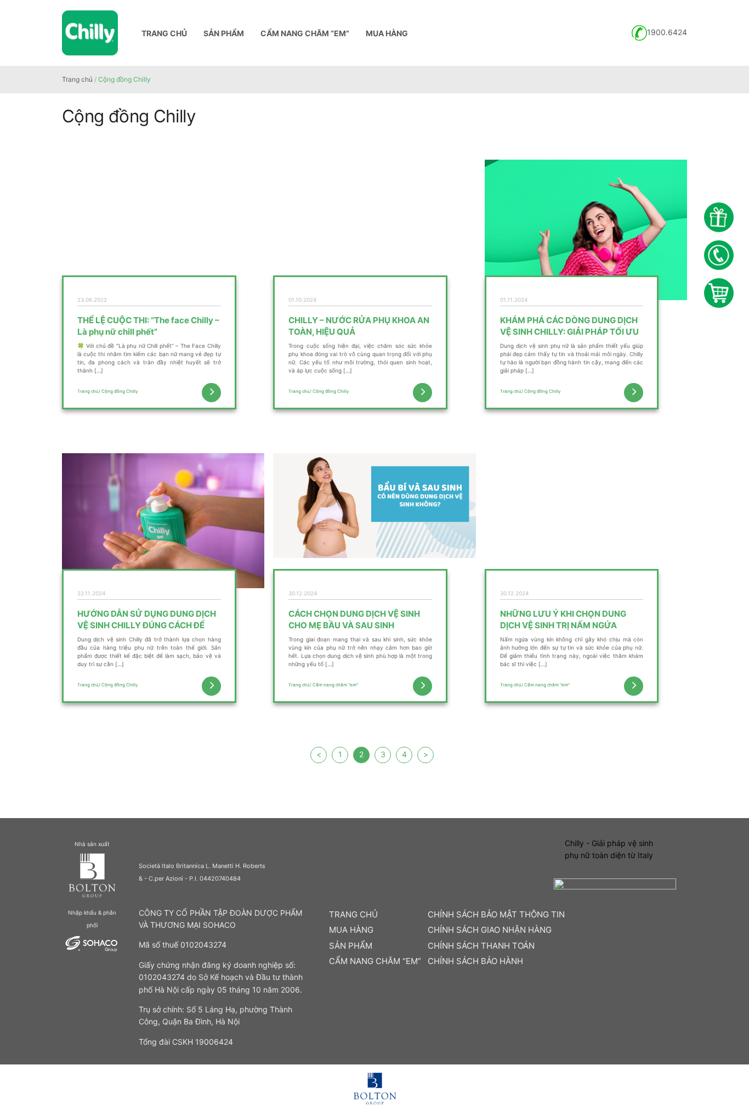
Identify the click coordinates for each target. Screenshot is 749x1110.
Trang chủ (164, 33)
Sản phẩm (223, 33)
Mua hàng (387, 33)
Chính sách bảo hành (475, 961)
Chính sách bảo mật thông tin (496, 914)
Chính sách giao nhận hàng (490, 930)
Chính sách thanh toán (481, 945)
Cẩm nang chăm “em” (304, 33)
